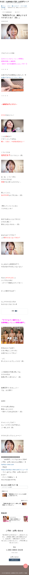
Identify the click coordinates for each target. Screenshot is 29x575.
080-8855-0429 (15, 550)
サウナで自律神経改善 (7, 12)
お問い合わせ (14, 560)
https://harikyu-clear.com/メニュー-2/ (14, 469)
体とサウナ (17, 12)
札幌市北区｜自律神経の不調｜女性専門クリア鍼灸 (16, 573)
